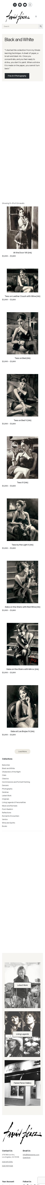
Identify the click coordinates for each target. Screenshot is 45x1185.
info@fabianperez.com (31, 1155)
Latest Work (22, 985)
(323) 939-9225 (7, 1166)
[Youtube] (25, 5)
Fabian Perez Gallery (22, 1083)
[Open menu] (36, 16)
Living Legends (22, 1034)
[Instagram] (15, 5)
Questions (26, 1157)
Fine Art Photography (17, 76)
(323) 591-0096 (7, 1162)
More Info (22, 261)
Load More (22, 751)
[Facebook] (20, 5)
